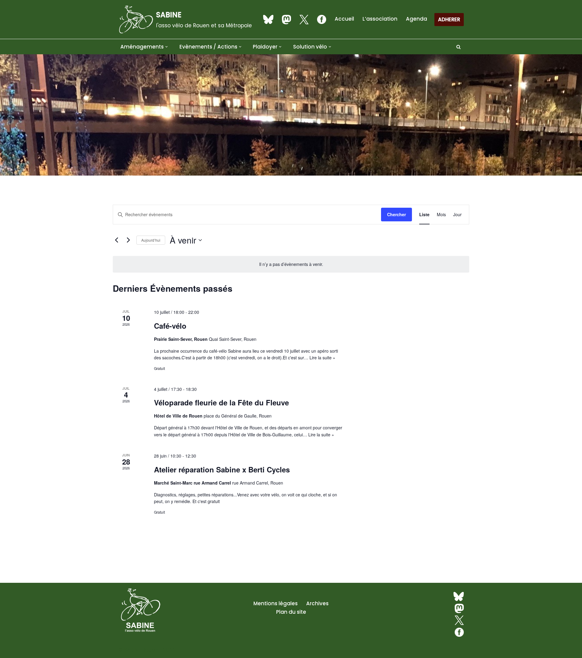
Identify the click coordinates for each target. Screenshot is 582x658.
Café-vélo (170, 326)
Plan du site (291, 612)
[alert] (291, 264)
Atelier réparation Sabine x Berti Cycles (222, 469)
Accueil (344, 18)
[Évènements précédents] (116, 240)
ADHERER (449, 19)
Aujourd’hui (150, 240)
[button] (166, 46)
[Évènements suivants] (128, 240)
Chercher (396, 214)
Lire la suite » (322, 357)
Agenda (416, 18)
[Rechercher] (458, 47)
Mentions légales (275, 603)
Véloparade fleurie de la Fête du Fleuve (221, 402)
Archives (317, 603)
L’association (380, 18)
